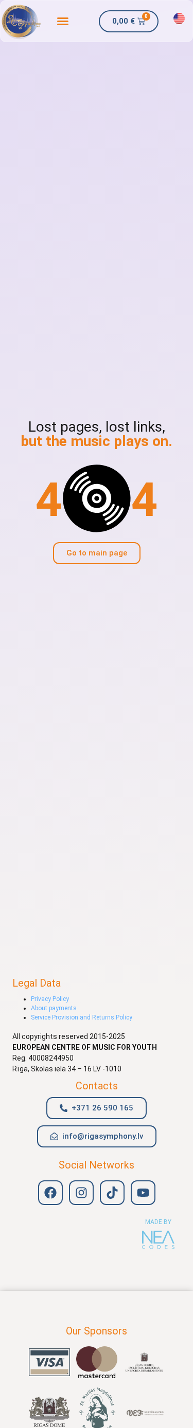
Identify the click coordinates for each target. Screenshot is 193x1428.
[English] (179, 18)
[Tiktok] (112, 1192)
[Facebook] (50, 1192)
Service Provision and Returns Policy (81, 1017)
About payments (54, 1008)
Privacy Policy (50, 999)
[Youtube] (143, 1192)
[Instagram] (81, 1192)
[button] (62, 21)
